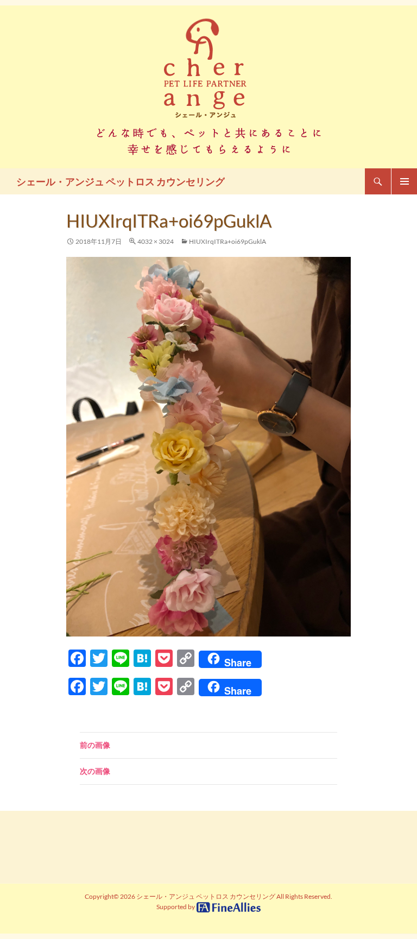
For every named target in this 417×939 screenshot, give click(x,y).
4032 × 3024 (155, 241)
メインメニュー (404, 181)
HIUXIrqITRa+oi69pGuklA (227, 241)
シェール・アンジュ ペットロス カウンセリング (120, 181)
